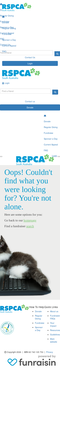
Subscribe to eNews (11, 317)
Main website (53, 340)
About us (54, 311)
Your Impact (53, 324)
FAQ (4, 51)
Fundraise (7, 34)
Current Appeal (9, 45)
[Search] (55, 92)
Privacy (49, 352)
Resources (55, 330)
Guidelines (55, 334)
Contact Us (30, 57)
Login (30, 63)
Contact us (30, 101)
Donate (5, 22)
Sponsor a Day (9, 39)
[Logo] (30, 7)
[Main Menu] (1, 156)
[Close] (59, 156)
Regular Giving (9, 28)
